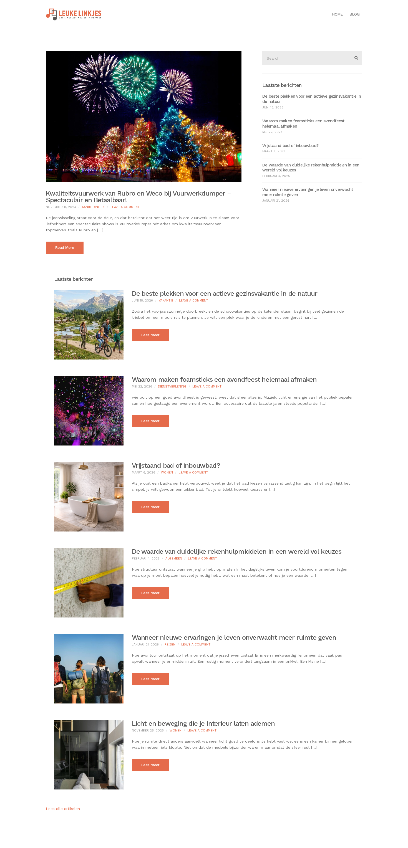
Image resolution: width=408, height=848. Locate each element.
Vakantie (166, 300)
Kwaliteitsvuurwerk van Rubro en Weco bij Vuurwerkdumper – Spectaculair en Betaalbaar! (138, 196)
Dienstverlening (172, 386)
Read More (64, 247)
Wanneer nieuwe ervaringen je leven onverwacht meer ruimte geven (234, 637)
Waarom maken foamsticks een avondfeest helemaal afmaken (224, 379)
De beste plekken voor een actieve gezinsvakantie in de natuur (224, 293)
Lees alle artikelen (63, 808)
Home (337, 14)
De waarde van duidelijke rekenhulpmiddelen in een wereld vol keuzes (236, 551)
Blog (354, 14)
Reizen (170, 644)
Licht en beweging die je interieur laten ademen (203, 723)
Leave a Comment (125, 207)
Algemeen (173, 558)
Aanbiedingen (93, 207)
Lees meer (150, 335)
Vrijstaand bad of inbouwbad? (290, 145)
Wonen (167, 472)
